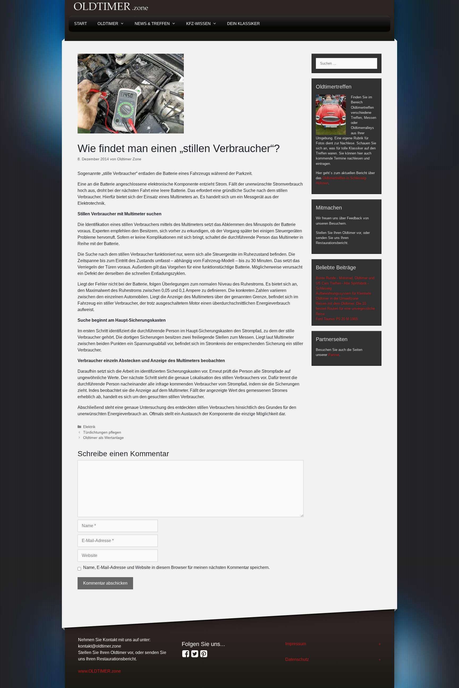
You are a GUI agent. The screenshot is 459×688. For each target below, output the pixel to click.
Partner (333, 355)
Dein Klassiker (243, 23)
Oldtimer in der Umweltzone (337, 298)
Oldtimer (107, 23)
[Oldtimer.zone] (185, 654)
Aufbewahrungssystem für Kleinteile (343, 293)
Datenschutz (297, 659)
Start (80, 23)
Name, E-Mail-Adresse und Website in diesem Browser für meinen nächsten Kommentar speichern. (176, 567)
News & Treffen (152, 23)
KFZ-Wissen (198, 23)
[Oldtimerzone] (203, 654)
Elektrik (89, 427)
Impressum (295, 643)
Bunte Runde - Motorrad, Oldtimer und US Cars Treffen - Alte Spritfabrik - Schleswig (345, 283)
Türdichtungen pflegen (102, 432)
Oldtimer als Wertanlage (103, 438)
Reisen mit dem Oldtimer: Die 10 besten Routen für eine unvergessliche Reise (345, 308)
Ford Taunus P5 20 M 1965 (337, 319)
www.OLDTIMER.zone (99, 671)
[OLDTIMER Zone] (194, 654)
